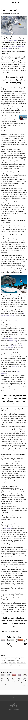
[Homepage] (14, 705)
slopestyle (3, 660)
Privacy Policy (15, 709)
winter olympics (12, 662)
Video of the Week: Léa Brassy (22, 643)
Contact (14, 697)
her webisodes (13, 340)
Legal (9, 709)
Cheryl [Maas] (8, 338)
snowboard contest (11, 660)
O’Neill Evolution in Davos (9, 40)
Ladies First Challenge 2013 (19, 679)
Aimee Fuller (8, 529)
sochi (18, 660)
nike (22, 658)
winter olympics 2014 (21, 662)
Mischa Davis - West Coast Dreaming (5, 643)
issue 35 (18, 658)
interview (13, 658)
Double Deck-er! (14, 641)
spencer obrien (4, 662)
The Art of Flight (14, 321)
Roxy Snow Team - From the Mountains (25, 680)
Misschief (14, 366)
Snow (3, 7)
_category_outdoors (5, 658)
